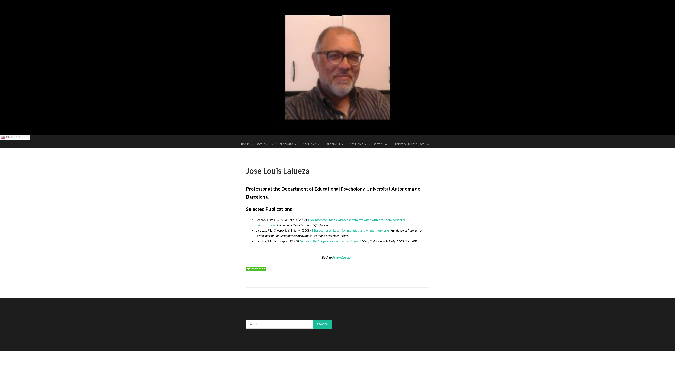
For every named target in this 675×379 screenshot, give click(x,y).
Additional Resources (410, 144)
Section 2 (286, 144)
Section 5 (357, 144)
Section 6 (380, 144)
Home (245, 144)
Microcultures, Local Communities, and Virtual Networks (351, 230)
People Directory (342, 257)
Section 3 (310, 144)
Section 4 (333, 144)
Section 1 (263, 144)
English (12, 137)
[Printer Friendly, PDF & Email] (256, 268)
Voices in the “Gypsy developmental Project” (330, 241)
